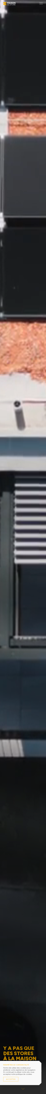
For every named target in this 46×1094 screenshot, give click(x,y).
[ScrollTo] (23, 1089)
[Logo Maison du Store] (9, 4)
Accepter (10, 1079)
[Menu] (41, 3)
